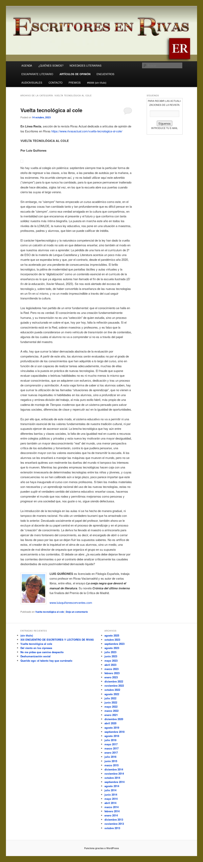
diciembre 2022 (113, 681)
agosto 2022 (111, 694)
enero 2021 (111, 715)
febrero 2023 (112, 673)
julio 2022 (110, 698)
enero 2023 (111, 677)
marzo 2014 (111, 807)
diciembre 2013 (113, 819)
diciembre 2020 (113, 719)
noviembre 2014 (114, 773)
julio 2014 (110, 790)
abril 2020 (110, 723)
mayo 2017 (111, 744)
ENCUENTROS (105, 74)
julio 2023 (110, 652)
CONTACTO (55, 82)
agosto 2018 (111, 736)
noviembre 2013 (114, 824)
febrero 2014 (112, 811)
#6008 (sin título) (96, 82)
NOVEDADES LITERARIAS (86, 65)
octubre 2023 (112, 639)
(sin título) (26, 635)
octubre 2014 (112, 778)
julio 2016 (110, 757)
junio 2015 (110, 761)
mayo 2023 (111, 660)
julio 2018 (110, 740)
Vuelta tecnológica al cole (51, 110)
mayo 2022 (111, 706)
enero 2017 (111, 752)
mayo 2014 (111, 799)
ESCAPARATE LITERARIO (37, 74)
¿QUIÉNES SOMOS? (50, 65)
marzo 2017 (111, 748)
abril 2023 (110, 665)
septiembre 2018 (114, 732)
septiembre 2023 (114, 644)
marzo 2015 (111, 765)
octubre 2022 (112, 690)
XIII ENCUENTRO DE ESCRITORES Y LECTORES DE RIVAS (57, 639)
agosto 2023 (111, 648)
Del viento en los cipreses (36, 648)
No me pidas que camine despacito (42, 652)
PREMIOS (75, 82)
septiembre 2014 (114, 782)
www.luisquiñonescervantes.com (71, 602)
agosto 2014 (111, 786)
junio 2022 (110, 702)
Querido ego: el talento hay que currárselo (46, 660)
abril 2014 (110, 803)
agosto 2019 (111, 727)
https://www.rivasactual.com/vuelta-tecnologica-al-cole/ (86, 131)
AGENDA (26, 65)
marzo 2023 (111, 669)
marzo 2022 (111, 711)
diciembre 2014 (113, 769)
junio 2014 (110, 794)
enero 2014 (111, 815)
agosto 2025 (111, 635)
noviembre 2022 (114, 685)
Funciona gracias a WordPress (101, 848)
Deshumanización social (35, 656)
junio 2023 (110, 656)
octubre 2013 (112, 828)
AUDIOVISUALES (31, 82)
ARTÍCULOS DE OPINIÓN (74, 74)
